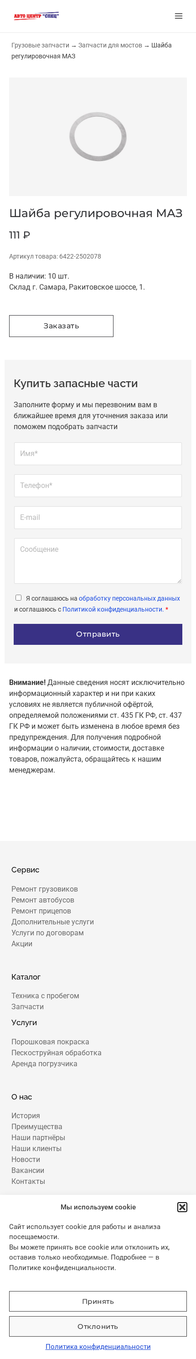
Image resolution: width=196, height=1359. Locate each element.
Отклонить (98, 1326)
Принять (98, 1301)
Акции (21, 943)
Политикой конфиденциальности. (113, 609)
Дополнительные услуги (52, 922)
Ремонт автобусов (42, 900)
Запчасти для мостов (110, 45)
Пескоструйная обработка (56, 1052)
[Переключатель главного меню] (178, 16)
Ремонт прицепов (41, 911)
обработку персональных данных (129, 598)
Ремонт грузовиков (44, 889)
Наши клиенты (36, 1148)
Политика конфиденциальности (98, 1347)
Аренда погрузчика (44, 1063)
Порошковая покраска (50, 1041)
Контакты (28, 1181)
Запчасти (27, 1006)
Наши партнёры (38, 1137)
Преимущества (36, 1126)
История (25, 1115)
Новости (25, 1159)
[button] (182, 1207)
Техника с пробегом (45, 995)
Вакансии (27, 1170)
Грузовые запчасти (40, 45)
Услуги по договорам (47, 932)
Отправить (98, 634)
